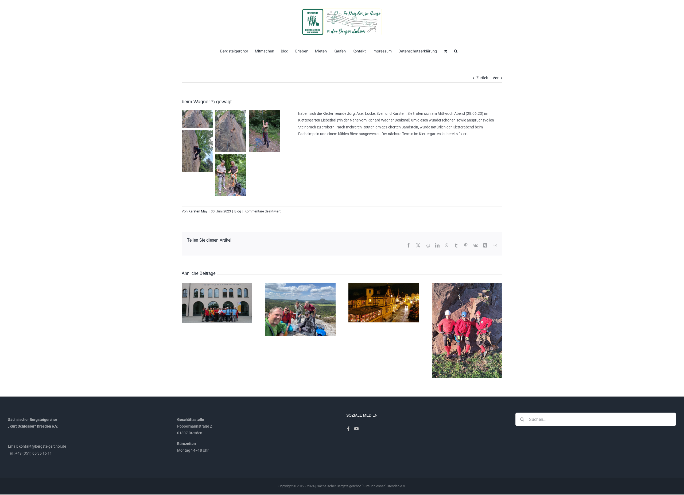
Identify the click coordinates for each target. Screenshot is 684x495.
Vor (496, 78)
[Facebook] (348, 429)
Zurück (482, 78)
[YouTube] (356, 429)
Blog (237, 211)
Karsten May (197, 211)
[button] (455, 50)
